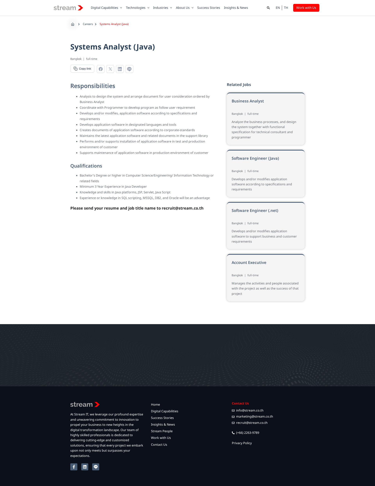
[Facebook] (100, 69)
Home (155, 404)
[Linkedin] (119, 69)
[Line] (129, 69)
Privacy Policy (242, 443)
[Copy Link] (82, 69)
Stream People (162, 431)
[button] (120, 8)
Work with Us (161, 438)
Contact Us (159, 444)
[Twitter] (110, 69)
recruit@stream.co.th (183, 208)
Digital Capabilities (164, 411)
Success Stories (162, 418)
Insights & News (163, 424)
